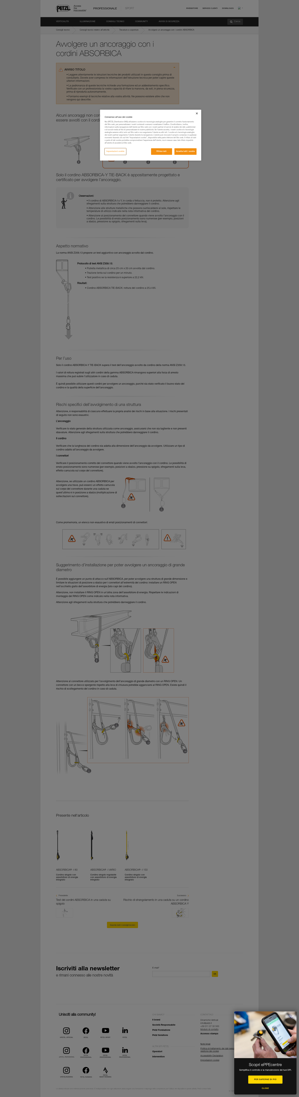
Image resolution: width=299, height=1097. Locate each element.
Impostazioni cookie (115, 151)
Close (265, 1088)
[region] (150, 135)
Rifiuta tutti (161, 151)
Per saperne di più (265, 1080)
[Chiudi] (196, 113)
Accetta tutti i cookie (185, 151)
